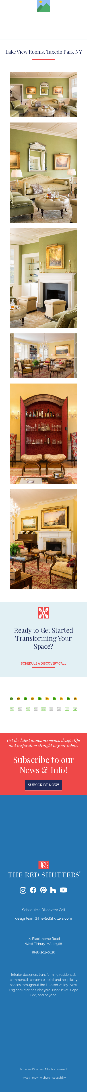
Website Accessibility (53, 1077)
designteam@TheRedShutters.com (43, 918)
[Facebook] (33, 890)
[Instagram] (23, 890)
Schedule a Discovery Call (43, 910)
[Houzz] (53, 890)
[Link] (43, 705)
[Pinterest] (43, 890)
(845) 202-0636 (43, 952)
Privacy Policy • (30, 1077)
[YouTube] (63, 890)
